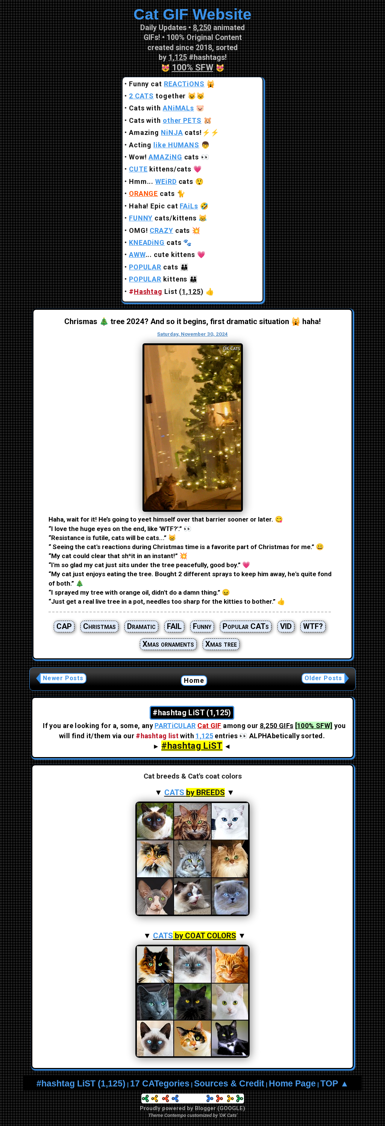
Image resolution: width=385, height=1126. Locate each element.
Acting (164, 145)
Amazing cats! (165, 132)
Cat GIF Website (192, 14)
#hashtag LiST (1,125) (81, 1083)
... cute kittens (162, 255)
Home (194, 680)
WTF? (313, 626)
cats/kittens (163, 218)
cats (152, 193)
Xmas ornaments (168, 644)
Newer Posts (63, 678)
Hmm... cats (161, 181)
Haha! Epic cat (163, 206)
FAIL (174, 626)
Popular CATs (246, 626)
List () (166, 291)
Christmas (99, 626)
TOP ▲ (334, 1083)
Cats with (161, 108)
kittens (158, 279)
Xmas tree (221, 644)
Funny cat (167, 84)
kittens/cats (160, 169)
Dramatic (141, 626)
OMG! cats (159, 230)
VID (286, 626)
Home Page (292, 1083)
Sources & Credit (229, 1083)
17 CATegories (159, 1083)
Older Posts (323, 678)
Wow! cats (164, 157)
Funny (202, 626)
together (157, 96)
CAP (64, 626)
